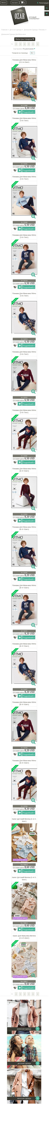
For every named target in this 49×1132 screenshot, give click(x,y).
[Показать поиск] (46, 8)
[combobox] (32, 53)
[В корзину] (20, 112)
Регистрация (43, 3)
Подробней (28, 112)
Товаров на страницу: (20, 53)
